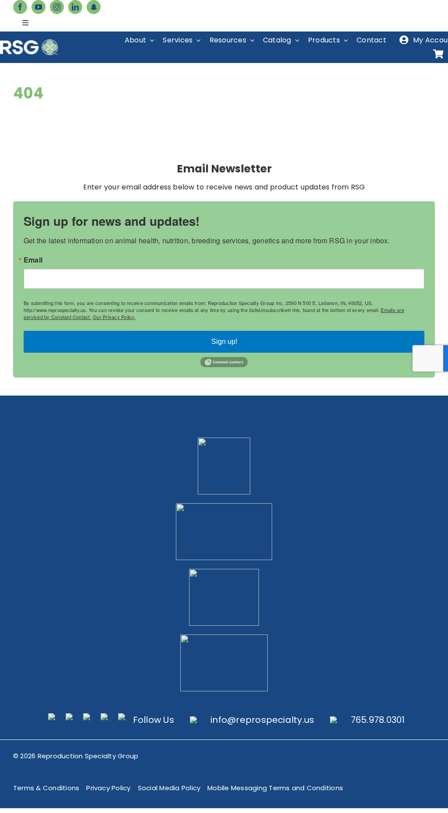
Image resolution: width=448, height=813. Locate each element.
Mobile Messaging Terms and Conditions (275, 787)
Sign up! (224, 341)
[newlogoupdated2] (224, 441)
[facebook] (20, 7)
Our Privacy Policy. (114, 316)
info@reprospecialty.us (262, 720)
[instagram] (57, 7)
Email (33, 259)
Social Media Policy (169, 787)
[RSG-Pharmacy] (224, 572)
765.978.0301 (378, 720)
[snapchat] (94, 7)
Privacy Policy (108, 787)
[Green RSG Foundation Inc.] (224, 506)
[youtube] (39, 7)
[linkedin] (75, 7)
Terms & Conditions (46, 787)
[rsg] (29, 43)
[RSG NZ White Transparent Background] (224, 638)
